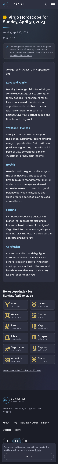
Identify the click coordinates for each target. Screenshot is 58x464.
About (6, 422)
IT (7, 441)
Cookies (7, 429)
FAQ (15, 422)
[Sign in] (46, 4)
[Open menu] (53, 4)
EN (16, 441)
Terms (18, 429)
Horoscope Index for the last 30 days (22, 370)
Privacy (45, 422)
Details (38, 450)
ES (26, 441)
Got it (29, 456)
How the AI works (29, 422)
